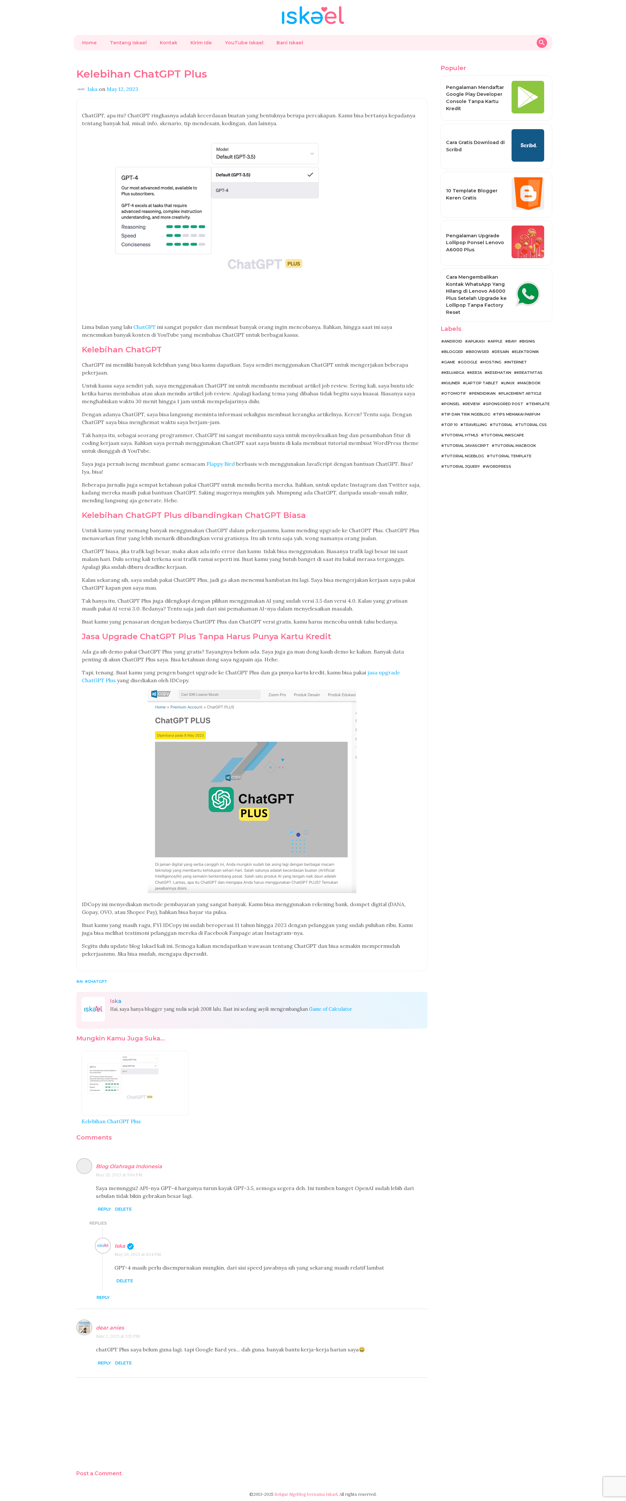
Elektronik (526, 351)
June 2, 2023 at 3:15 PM (118, 1336)
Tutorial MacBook (515, 445)
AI (81, 981)
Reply (104, 1209)
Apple (496, 341)
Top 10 (451, 424)
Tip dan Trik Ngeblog (467, 414)
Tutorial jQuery (462, 466)
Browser (479, 351)
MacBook (530, 383)
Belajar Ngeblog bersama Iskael (306, 1494)
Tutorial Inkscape (504, 435)
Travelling (475, 424)
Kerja (476, 372)
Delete (123, 1209)
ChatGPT (144, 327)
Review (472, 404)
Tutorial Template (510, 456)
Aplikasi (476, 341)
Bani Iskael (289, 43)
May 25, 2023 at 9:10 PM (119, 1175)
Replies (98, 1223)
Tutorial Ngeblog (464, 456)
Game (449, 362)
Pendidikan (484, 393)
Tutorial (503, 424)
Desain (502, 351)
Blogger (453, 351)
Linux (509, 383)
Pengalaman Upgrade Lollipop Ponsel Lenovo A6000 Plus (475, 243)
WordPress (498, 466)
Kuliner (452, 383)
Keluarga (454, 372)
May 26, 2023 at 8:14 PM (137, 1254)
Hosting (492, 362)
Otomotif (455, 393)
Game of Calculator (330, 1009)
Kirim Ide (201, 43)
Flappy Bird (220, 464)
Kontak (168, 43)
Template (539, 404)
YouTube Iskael (244, 43)
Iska (119, 1246)
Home (89, 43)
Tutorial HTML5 (461, 435)
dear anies (110, 1328)
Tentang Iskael (128, 43)
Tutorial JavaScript (466, 445)
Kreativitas (530, 372)
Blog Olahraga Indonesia (129, 1166)
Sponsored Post (504, 404)
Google (469, 362)
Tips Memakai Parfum (518, 414)
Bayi (512, 341)
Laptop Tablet (482, 383)
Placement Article (521, 393)
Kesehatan (499, 372)
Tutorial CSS (532, 424)
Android (453, 341)
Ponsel (452, 404)
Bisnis (528, 341)
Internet (517, 362)
